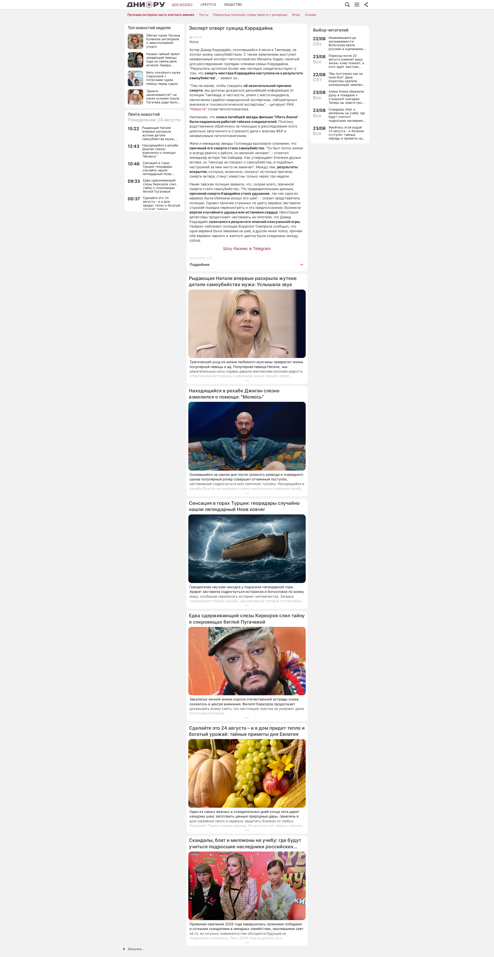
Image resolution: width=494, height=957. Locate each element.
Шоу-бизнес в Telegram (247, 248)
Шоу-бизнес (182, 4)
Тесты (203, 15)
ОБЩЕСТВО (233, 4)
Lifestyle (208, 4)
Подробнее (200, 265)
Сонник (310, 15)
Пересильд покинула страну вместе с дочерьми (250, 15)
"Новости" (198, 109)
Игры (296, 15)
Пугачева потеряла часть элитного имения (160, 15)
